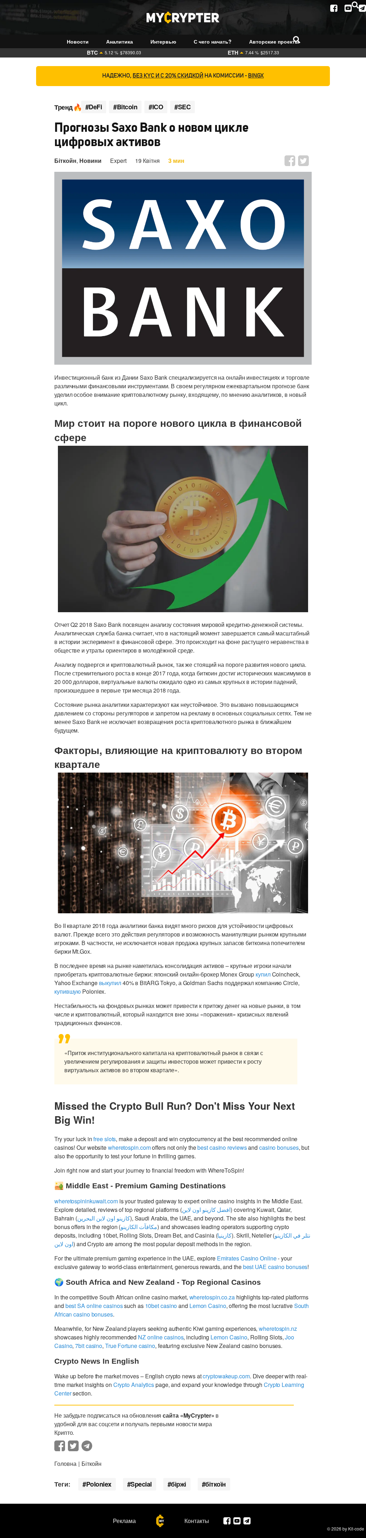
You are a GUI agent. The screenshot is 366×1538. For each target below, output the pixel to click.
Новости (78, 41)
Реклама (124, 1521)
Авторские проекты (274, 41)
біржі (178, 1484)
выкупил (110, 983)
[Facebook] (333, 8)
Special (141, 1484)
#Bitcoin (125, 107)
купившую (67, 991)
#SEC (182, 107)
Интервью (163, 41)
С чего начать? (213, 41)
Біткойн (65, 160)
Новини (90, 160)
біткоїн (215, 1484)
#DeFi (93, 107)
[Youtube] (348, 8)
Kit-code (356, 1528)
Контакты (196, 1521)
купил (263, 974)
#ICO (156, 107)
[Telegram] (362, 8)
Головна (65, 1463)
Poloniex (99, 1484)
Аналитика (119, 41)
